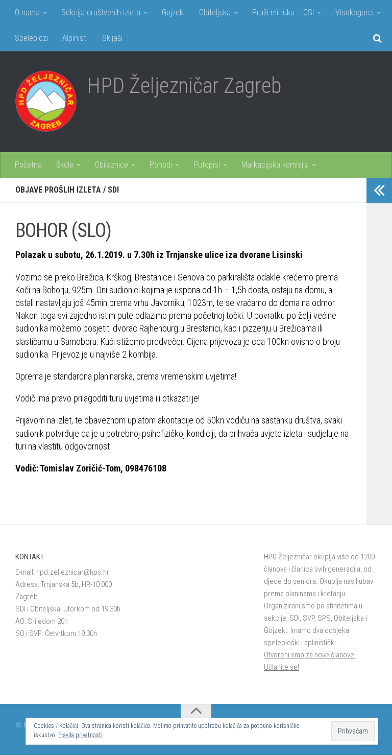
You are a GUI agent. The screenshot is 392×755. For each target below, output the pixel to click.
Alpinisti (75, 38)
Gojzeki (173, 12)
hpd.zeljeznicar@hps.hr (72, 572)
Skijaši (112, 38)
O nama (27, 12)
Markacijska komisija (275, 165)
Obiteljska (215, 12)
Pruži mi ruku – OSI (283, 12)
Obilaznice (111, 165)
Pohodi (161, 165)
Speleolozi (31, 38)
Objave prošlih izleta (58, 190)
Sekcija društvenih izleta (100, 12)
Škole (65, 165)
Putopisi (206, 165)
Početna (28, 165)
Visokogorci (354, 12)
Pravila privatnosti (80, 735)
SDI (113, 190)
